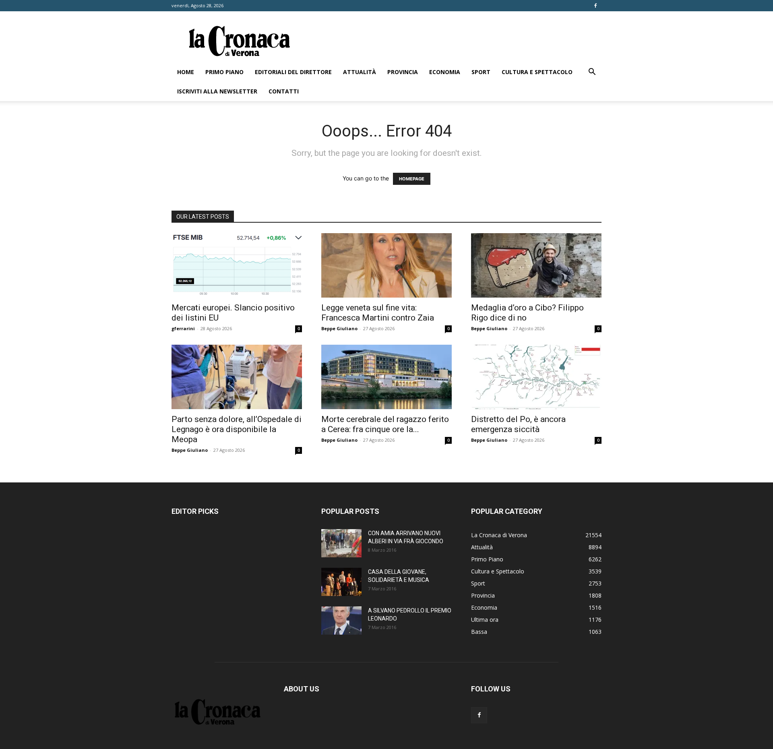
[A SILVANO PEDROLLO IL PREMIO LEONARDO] (341, 620)
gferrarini (183, 328)
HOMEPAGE (411, 179)
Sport (480, 72)
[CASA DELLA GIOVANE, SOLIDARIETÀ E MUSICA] (341, 582)
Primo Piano (224, 72)
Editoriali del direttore (293, 72)
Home (185, 72)
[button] (591, 73)
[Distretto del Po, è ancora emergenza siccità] (536, 377)
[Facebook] (595, 5)
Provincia (402, 72)
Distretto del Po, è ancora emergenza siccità (518, 424)
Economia (444, 72)
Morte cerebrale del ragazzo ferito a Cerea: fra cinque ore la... (385, 424)
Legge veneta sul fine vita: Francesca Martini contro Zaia (377, 313)
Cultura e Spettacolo (537, 72)
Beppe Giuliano (339, 328)
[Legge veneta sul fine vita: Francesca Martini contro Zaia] (386, 265)
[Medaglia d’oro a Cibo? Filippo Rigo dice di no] (536, 265)
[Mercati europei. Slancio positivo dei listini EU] (237, 265)
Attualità (359, 72)
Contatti (284, 91)
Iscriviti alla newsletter (217, 91)
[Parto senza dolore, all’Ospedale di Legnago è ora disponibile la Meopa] (237, 377)
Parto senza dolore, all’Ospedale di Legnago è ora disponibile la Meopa (237, 429)
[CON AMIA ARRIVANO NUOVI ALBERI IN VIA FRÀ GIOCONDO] (341, 543)
